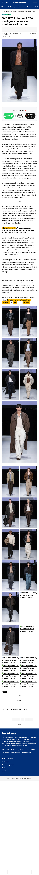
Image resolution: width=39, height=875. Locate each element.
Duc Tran (6, 34)
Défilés (8, 11)
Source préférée (31, 116)
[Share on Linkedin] (15, 29)
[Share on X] (9, 29)
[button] (3, 2)
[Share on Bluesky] (21, 872)
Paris (12, 11)
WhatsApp (9, 116)
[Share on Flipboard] (12, 29)
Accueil (3, 11)
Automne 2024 (17, 127)
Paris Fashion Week (8, 712)
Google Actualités (19, 116)
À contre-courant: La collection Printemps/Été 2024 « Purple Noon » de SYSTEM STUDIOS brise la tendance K (18, 230)
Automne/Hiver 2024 (16, 709)
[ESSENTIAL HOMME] (19, 2)
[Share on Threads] (18, 872)
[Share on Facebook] (6, 29)
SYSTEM (29, 260)
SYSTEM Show (24, 712)
